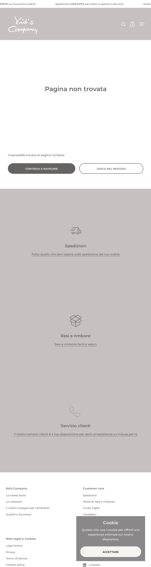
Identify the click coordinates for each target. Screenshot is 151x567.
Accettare (111, 551)
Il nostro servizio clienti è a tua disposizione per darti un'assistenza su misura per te (75, 434)
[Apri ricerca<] (124, 24)
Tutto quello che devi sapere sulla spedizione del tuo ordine (75, 254)
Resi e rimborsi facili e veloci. (75, 344)
